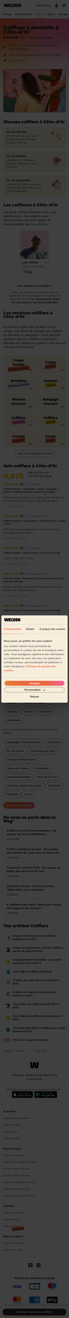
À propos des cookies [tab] (52, 628)
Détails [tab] (30, 628)
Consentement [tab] (12, 628)
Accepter (34, 683)
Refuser (34, 696)
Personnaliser (32, 689)
